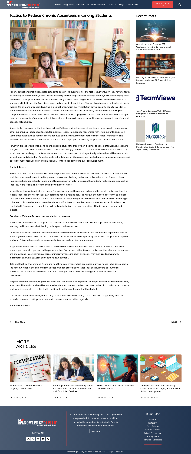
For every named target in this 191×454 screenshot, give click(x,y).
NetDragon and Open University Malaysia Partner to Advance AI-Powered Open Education (155, 80)
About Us (111, 4)
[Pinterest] (48, 439)
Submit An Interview (153, 433)
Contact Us (132, 4)
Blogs (121, 4)
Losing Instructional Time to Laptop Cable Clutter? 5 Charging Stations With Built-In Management (160, 388)
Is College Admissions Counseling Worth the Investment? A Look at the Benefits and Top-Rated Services (73, 388)
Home (58, 4)
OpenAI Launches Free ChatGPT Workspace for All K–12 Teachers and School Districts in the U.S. (153, 47)
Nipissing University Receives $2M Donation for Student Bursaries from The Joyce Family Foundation (155, 147)
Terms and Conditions (152, 440)
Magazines (69, 4)
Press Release (98, 4)
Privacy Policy (153, 436)
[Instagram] (38, 439)
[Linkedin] (43, 439)
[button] (179, 4)
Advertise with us (152, 430)
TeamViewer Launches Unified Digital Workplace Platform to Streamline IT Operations (153, 114)
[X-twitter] (33, 439)
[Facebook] (28, 439)
